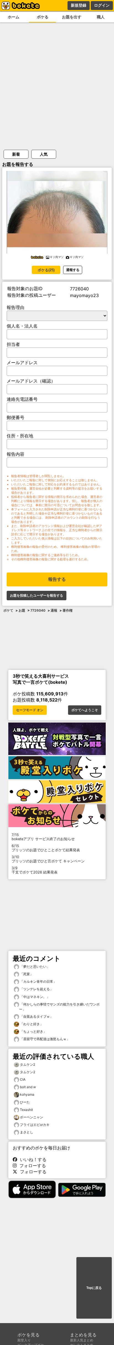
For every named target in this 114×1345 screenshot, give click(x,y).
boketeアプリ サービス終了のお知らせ (43, 837)
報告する (57, 579)
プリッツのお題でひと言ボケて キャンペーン (48, 859)
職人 (101, 16)
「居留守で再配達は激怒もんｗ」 (44, 1039)
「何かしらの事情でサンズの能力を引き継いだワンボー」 (59, 1006)
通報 (54, 610)
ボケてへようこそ (84, 710)
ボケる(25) (46, 270)
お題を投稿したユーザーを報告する (36, 595)
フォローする (31, 1165)
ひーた (25, 1102)
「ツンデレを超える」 (36, 989)
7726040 (37, 610)
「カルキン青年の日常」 (37, 981)
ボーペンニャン (31, 1117)
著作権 (67, 610)
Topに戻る (94, 1288)
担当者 (13, 344)
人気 (44, 154)
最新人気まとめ (81, 1340)
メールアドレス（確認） (31, 381)
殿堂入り (24, 1340)
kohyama (27, 1094)
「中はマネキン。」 (34, 997)
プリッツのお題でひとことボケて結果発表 (46, 848)
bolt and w (28, 1087)
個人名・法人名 (22, 326)
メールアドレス (22, 362)
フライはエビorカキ (35, 1125)
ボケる (42, 16)
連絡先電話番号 (22, 399)
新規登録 (78, 5)
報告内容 (15, 454)
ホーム (13, 16)
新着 (16, 154)
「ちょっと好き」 (32, 1031)
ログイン (102, 5)
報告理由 (15, 307)
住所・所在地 (20, 436)
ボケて (8, 610)
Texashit (26, 1110)
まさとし (26, 1132)
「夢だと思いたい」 (34, 966)
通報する (72, 270)
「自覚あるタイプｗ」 (36, 1016)
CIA (22, 1079)
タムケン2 (27, 1064)
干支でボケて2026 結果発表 (35, 870)
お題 (22, 610)
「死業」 (26, 974)
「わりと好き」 (31, 1024)
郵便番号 (15, 417)
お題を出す (71, 16)
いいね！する (31, 1159)
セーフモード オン (29, 710)
